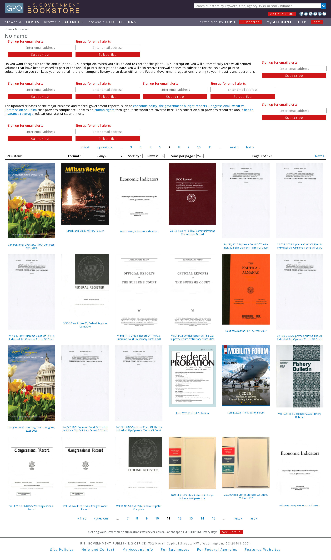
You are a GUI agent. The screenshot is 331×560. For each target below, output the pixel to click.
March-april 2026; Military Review (85, 231)
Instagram (311, 14)
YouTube (315, 14)
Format (74, 156)
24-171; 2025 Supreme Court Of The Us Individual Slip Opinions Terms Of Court (246, 246)
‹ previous (104, 147)
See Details (231, 532)
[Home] (43, 12)
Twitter (306, 14)
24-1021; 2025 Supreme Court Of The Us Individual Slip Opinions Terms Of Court (139, 428)
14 (202, 518)
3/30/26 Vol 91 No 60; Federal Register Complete (85, 325)
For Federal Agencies (217, 549)
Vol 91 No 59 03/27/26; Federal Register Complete (138, 507)
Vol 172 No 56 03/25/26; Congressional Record (31, 507)
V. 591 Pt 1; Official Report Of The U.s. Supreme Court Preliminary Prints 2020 (139, 337)
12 (179, 518)
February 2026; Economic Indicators (299, 505)
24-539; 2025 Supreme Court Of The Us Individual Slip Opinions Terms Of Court (299, 246)
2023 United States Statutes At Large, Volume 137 (246, 496)
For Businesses (175, 549)
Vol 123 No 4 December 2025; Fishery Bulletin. (299, 415)
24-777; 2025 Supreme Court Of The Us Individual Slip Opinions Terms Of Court (85, 428)
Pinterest (320, 14)
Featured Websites (263, 549)
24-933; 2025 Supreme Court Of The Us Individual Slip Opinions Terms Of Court (299, 337)
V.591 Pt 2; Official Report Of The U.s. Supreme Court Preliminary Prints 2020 (192, 337)
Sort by (134, 156)
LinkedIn (324, 14)
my (279, 22)
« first (85, 147)
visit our (282, 14)
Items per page (181, 156)
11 (210, 147)
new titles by (230, 22)
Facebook (301, 14)
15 (213, 518)
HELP (302, 22)
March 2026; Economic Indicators (139, 231)
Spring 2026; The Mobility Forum (245, 412)
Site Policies (62, 549)
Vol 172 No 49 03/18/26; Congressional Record (85, 507)
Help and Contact (98, 549)
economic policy (145, 106)
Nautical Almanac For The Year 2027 (246, 330)
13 (191, 518)
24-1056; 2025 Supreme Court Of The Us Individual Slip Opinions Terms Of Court (31, 337)
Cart (317, 22)
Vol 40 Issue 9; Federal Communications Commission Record (192, 232)
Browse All (22, 22)
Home (8, 29)
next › (234, 147)
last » (250, 147)
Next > (320, 156)
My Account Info (137, 549)
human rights (104, 110)
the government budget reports (183, 106)
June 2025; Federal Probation (192, 413)
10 (198, 147)
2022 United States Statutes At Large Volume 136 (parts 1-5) (192, 496)
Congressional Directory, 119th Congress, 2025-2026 (31, 246)
